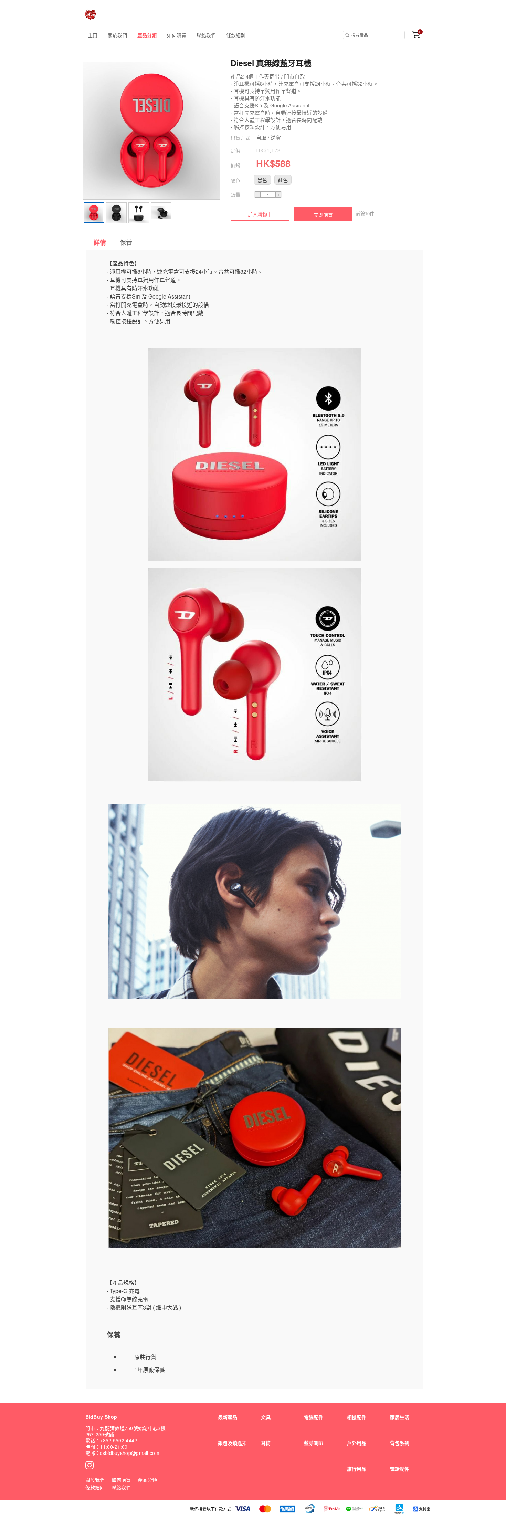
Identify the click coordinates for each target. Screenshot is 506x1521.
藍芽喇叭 (313, 1443)
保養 (126, 242)
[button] (262, 180)
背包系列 (399, 1443)
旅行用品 (356, 1469)
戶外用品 (356, 1443)
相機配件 (356, 1417)
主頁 (92, 35)
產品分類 (147, 35)
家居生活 (399, 1417)
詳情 (100, 242)
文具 (266, 1417)
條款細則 (235, 35)
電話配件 (399, 1469)
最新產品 (227, 1417)
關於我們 (117, 35)
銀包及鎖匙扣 (232, 1443)
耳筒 (266, 1443)
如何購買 (176, 35)
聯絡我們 (206, 35)
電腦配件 (313, 1417)
